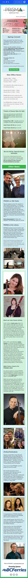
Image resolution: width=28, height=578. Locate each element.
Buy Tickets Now (14, 69)
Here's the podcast (9, 219)
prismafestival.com (19, 563)
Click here (6, 116)
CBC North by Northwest (10, 205)
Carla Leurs (14, 323)
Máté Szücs (14, 375)
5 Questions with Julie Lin (10, 53)
